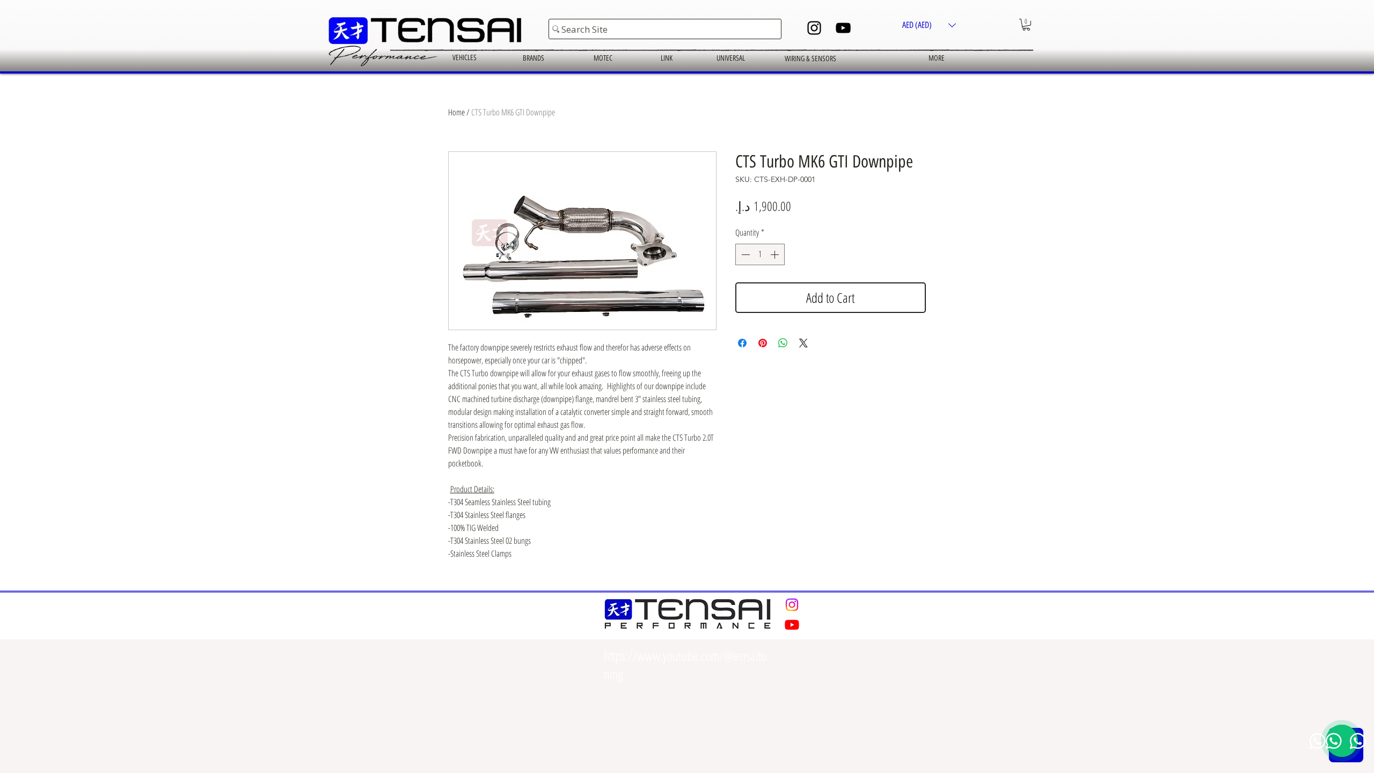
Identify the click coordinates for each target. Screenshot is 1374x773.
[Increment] (775, 254)
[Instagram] (814, 28)
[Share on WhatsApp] (783, 343)
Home (456, 112)
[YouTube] (843, 28)
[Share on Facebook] (742, 343)
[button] (929, 25)
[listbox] (929, 25)
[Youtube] (792, 624)
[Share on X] (803, 343)
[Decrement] (744, 254)
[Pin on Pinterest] (762, 343)
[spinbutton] (760, 254)
